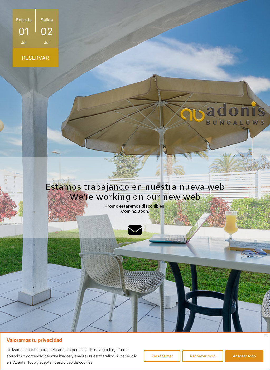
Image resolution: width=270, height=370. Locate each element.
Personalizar (162, 356)
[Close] (266, 335)
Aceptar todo (244, 356)
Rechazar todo (202, 356)
